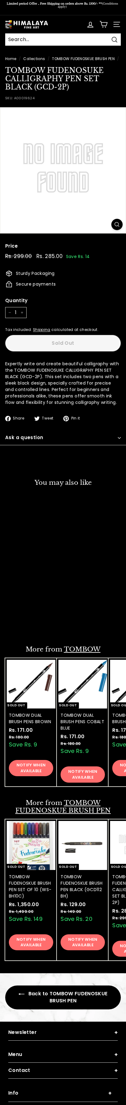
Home (10, 58)
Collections (34, 58)
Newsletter (63, 1032)
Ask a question (24, 437)
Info (60, 1093)
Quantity (16, 300)
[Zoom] (117, 224)
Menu (63, 1054)
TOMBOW (82, 649)
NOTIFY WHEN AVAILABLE (31, 620)
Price (11, 246)
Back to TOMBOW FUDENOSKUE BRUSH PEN (67, 997)
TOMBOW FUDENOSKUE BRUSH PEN (83, 58)
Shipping (41, 329)
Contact (63, 1070)
